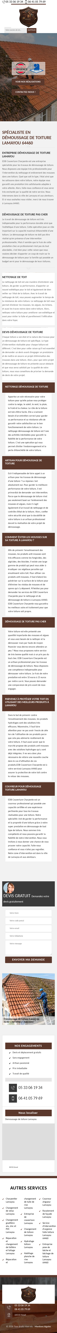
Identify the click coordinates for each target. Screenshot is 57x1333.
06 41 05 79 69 (36, 1)
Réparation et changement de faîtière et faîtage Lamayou (12, 1246)
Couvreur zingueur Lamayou (47, 1202)
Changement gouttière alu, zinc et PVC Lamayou (12, 1226)
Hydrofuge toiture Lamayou (29, 1244)
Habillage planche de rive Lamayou (29, 1258)
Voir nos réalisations (28, 82)
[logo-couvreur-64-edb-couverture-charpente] (28, 16)
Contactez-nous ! (25, 92)
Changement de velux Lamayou (12, 1211)
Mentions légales (43, 1327)
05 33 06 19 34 (14, 1)
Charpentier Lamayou (11, 1200)
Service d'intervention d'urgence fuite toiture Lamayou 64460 (49, 1231)
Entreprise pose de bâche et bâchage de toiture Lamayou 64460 (48, 1253)
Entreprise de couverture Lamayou (29, 1218)
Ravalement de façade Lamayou (48, 1214)
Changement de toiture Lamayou (30, 1232)
